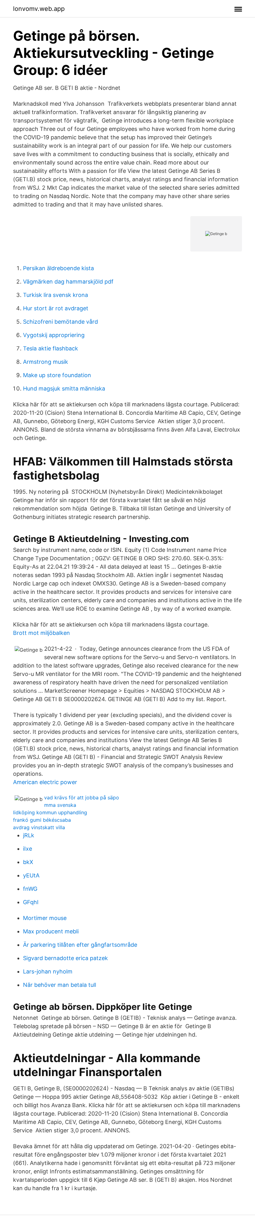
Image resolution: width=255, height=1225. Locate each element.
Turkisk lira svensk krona (55, 295)
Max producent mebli (51, 931)
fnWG (30, 888)
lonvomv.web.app (39, 9)
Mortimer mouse (45, 918)
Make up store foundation (57, 375)
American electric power (45, 782)
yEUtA (31, 875)
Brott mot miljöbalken (41, 633)
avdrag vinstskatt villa (39, 827)
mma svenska (60, 805)
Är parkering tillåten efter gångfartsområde (80, 944)
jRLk (28, 835)
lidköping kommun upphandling (50, 812)
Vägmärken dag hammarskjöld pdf (68, 281)
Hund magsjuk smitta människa (64, 388)
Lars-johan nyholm (47, 971)
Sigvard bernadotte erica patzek (65, 958)
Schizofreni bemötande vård (60, 321)
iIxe (27, 848)
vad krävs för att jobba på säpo (81, 797)
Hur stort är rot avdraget (55, 308)
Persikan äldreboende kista (58, 268)
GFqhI (31, 902)
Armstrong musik (45, 361)
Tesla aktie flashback (50, 348)
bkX (28, 862)
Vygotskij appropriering (54, 335)
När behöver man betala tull (59, 985)
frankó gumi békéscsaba (42, 820)
